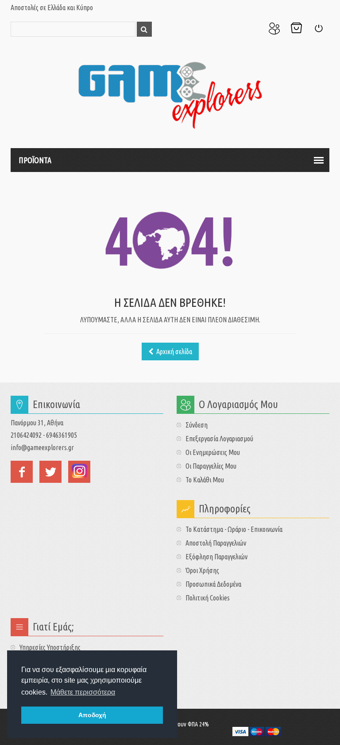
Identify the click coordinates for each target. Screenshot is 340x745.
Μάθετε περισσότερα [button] (82, 692)
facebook (22, 472)
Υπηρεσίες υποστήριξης (50, 647)
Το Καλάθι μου (296, 28)
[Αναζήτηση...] (144, 29)
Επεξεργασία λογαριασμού (219, 439)
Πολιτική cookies (207, 598)
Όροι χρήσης (202, 570)
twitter (50, 472)
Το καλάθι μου (204, 480)
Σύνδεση (318, 28)
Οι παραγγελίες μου (210, 466)
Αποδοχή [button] (92, 714)
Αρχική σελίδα (173, 351)
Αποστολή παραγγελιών (215, 543)
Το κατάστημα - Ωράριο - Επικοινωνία (233, 529)
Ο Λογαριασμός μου (274, 28)
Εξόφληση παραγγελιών (216, 557)
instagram (79, 472)
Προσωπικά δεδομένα (213, 584)
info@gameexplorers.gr (42, 447)
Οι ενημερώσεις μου (212, 452)
